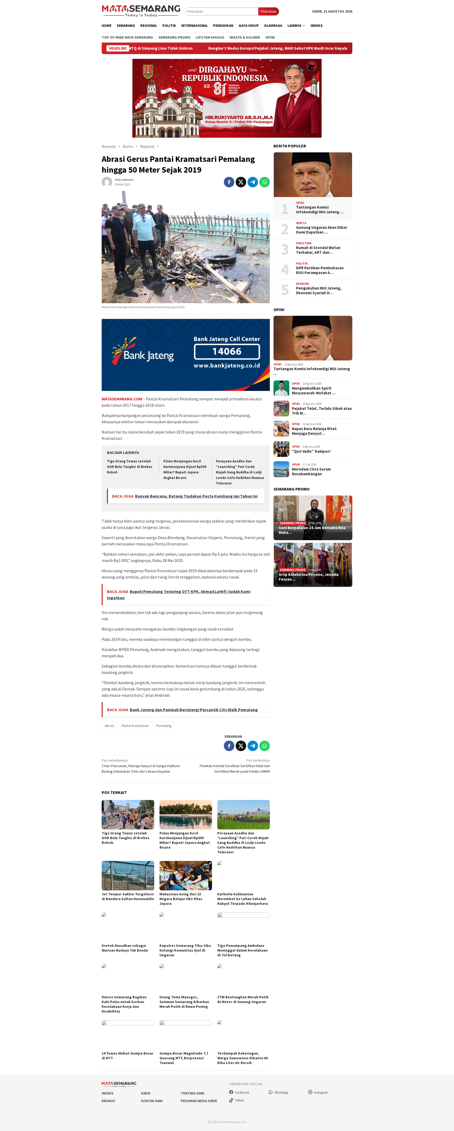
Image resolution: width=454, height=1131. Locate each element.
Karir (145, 1093)
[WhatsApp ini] (264, 182)
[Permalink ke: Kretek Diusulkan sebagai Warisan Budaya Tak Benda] (128, 927)
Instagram (321, 1092)
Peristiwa (303, 243)
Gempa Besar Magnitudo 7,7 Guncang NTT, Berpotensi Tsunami (183, 1058)
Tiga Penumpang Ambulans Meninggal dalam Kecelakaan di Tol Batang (242, 950)
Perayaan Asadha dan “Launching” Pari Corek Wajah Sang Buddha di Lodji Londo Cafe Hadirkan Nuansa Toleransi (240, 472)
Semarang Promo (293, 523)
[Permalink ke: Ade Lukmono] (107, 181)
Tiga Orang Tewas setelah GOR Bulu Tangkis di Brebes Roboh (129, 466)
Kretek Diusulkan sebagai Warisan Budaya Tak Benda (125, 948)
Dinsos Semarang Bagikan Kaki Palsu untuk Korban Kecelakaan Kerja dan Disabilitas (124, 1004)
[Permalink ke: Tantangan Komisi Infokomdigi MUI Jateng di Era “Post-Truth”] (313, 174)
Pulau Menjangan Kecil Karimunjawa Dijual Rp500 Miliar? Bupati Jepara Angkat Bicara (184, 840)
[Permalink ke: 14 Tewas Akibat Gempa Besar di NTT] (128, 1035)
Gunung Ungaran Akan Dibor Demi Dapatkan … (321, 230)
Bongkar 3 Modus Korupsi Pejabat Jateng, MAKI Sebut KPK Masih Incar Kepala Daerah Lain (242, 48)
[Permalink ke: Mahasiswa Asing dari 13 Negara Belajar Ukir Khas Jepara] (185, 875)
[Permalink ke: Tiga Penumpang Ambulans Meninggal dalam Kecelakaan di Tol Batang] (243, 927)
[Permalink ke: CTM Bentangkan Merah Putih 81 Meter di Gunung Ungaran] (243, 978)
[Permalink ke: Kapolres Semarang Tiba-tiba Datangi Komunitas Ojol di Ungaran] (185, 927)
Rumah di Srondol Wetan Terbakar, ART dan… (318, 250)
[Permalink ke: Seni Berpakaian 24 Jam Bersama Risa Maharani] (313, 517)
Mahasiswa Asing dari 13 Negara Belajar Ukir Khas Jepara (180, 899)
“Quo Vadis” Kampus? (311, 451)
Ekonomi (302, 284)
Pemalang (164, 725)
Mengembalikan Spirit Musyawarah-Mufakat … (314, 390)
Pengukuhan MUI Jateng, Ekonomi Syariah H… (319, 290)
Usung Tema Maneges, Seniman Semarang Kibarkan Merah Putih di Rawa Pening (184, 1002)
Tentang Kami (192, 1093)
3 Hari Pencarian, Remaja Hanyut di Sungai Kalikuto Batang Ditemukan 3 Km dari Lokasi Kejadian (141, 766)
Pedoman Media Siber (199, 1101)
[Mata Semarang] (141, 11)
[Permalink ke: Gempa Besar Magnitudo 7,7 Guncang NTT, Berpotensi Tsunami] (185, 1035)
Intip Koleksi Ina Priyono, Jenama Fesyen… (309, 577)
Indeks (107, 1093)
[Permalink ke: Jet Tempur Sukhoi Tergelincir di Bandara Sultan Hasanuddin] (128, 875)
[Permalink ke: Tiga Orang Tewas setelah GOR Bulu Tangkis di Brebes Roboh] (128, 814)
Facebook (242, 1092)
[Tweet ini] (241, 182)
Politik (302, 263)
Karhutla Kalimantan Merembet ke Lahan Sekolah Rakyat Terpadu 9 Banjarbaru (242, 899)
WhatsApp (281, 1092)
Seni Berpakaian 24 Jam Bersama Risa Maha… (312, 530)
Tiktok (239, 1100)
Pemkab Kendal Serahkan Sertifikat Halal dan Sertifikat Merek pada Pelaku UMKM (235, 766)
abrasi (109, 725)
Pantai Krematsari (135, 725)
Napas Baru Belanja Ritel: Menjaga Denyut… (314, 431)
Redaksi (108, 1101)
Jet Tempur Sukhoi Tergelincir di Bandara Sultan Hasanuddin (128, 896)
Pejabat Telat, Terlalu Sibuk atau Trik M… (322, 411)
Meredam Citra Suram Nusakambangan (311, 471)
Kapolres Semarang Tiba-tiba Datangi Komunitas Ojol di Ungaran (185, 950)
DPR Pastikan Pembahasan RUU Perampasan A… (320, 270)
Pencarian (268, 11)
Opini (300, 203)
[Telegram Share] (252, 182)
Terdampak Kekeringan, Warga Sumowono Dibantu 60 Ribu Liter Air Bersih (242, 1058)
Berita (301, 223)
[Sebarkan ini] (229, 182)
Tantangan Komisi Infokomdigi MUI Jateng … (320, 209)
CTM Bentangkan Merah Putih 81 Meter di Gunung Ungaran (243, 999)
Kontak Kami (152, 1101)
